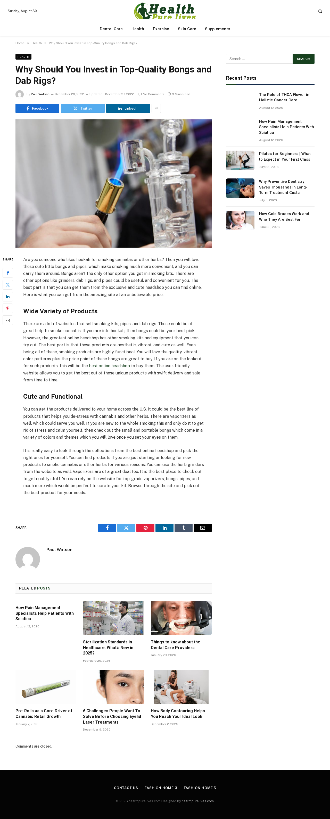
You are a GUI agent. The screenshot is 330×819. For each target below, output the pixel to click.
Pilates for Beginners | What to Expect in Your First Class (285, 156)
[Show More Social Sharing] (156, 108)
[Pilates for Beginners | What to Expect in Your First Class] (240, 160)
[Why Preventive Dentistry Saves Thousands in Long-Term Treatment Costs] (240, 188)
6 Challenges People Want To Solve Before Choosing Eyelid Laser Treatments (112, 716)
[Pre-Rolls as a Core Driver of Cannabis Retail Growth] (45, 687)
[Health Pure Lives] (165, 11)
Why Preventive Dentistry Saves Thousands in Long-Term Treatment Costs (283, 187)
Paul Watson (40, 94)
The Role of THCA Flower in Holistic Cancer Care (284, 97)
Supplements (217, 29)
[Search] (319, 11)
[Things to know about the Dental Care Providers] (181, 618)
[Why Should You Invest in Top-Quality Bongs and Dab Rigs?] (113, 183)
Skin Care (187, 29)
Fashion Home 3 (161, 788)
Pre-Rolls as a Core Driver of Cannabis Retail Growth (43, 713)
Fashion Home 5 (200, 788)
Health (137, 29)
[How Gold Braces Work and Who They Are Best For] (240, 220)
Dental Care (111, 29)
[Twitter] (8, 285)
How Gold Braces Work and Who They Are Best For (284, 216)
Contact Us (126, 788)
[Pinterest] (8, 308)
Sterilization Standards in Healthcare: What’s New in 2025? (108, 648)
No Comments (153, 94)
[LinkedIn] (8, 296)
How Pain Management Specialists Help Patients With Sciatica (44, 613)
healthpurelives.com (198, 801)
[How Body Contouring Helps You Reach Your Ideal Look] (181, 687)
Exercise (161, 29)
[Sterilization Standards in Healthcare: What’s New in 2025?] (113, 618)
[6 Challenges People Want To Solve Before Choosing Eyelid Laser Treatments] (113, 687)
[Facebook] (8, 273)
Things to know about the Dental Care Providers (175, 645)
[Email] (8, 320)
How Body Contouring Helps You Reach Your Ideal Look (178, 713)
